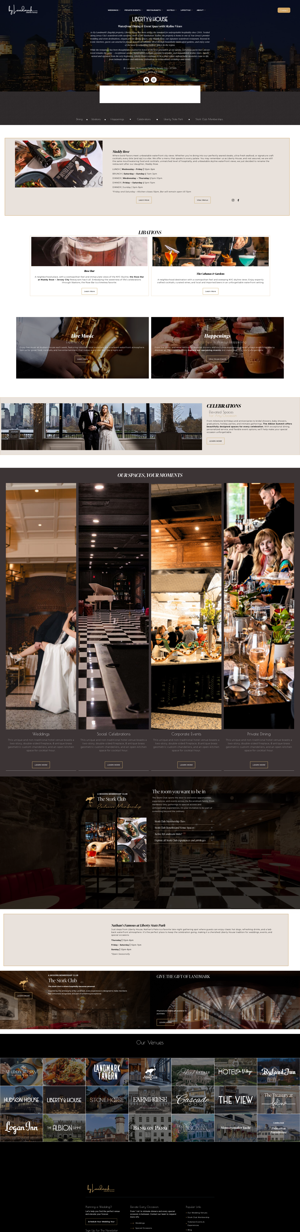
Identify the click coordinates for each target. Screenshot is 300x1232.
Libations (96, 119)
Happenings (117, 119)
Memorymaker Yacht (236, 1127)
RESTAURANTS (154, 10)
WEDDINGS (113, 10)
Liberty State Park (173, 119)
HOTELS (170, 10)
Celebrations (144, 119)
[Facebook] (146, 80)
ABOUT (200, 10)
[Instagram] (154, 80)
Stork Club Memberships (209, 119)
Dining (79, 119)
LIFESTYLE (186, 10)
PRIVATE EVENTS (133, 10)
